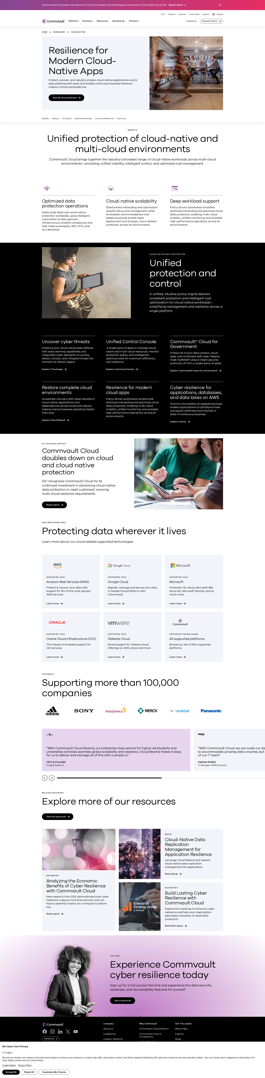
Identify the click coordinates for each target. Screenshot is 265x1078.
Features (55, 118)
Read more (176, 5)
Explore (179, 1033)
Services (182, 14)
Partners (133, 21)
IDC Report (67, 118)
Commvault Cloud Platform (154, 1028)
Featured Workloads (83, 118)
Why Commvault (148, 1023)
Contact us (191, 21)
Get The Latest (183, 1023)
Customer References (104, 118)
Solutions (87, 21)
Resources (102, 21)
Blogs (178, 1039)
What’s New (181, 1028)
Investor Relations (113, 1039)
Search (206, 14)
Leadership (109, 1033)
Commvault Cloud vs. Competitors (150, 1035)
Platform (73, 21)
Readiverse (118, 21)
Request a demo (209, 21)
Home (44, 32)
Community (194, 14)
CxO (163, 14)
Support (171, 14)
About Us (108, 1028)
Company (108, 1023)
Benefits (45, 118)
